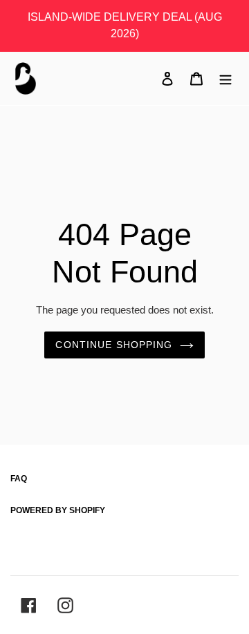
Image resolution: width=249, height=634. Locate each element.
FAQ (18, 478)
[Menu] (225, 78)
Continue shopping (113, 344)
